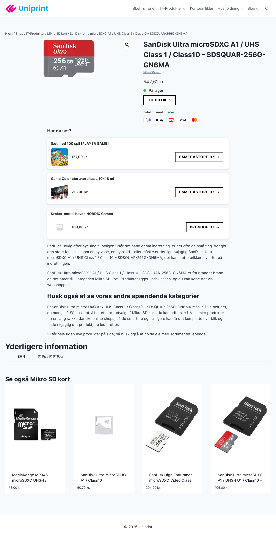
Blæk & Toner (144, 8)
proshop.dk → (205, 227)
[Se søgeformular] (267, 8)
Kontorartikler (201, 8)
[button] (127, 45)
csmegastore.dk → (199, 157)
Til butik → (159, 100)
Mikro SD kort (152, 72)
